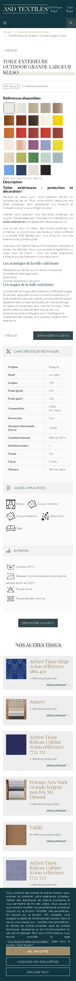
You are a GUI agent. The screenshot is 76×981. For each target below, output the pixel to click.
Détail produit (57, 684)
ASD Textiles (26, 235)
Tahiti (35, 827)
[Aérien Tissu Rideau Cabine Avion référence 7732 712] (16, 744)
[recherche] (71, 23)
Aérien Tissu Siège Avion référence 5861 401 (49, 666)
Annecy (37, 701)
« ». (28, 941)
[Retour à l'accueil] (25, 9)
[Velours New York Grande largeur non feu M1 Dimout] (16, 789)
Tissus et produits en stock (33, 32)
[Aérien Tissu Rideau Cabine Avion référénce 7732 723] (16, 870)
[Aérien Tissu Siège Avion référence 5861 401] (16, 668)
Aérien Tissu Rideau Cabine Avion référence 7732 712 (46, 744)
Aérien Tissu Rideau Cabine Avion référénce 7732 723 (46, 870)
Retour (11, 50)
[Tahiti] (16, 834)
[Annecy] (16, 709)
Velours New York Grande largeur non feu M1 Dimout (48, 789)
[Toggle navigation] (5, 23)
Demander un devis (53, 335)
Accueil (7, 32)
